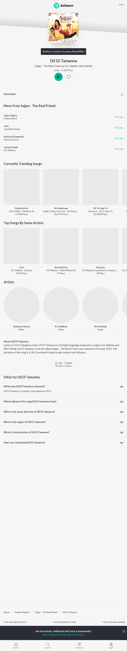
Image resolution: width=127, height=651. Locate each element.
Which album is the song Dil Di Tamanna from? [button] (30, 401)
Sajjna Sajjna (10, 115)
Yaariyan (100, 267)
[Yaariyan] (100, 246)
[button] (68, 77)
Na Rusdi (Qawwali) (14, 136)
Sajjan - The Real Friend (48, 65)
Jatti (6, 126)
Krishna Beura (10, 118)
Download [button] (9, 93)
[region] (63, 612)
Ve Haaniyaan (61, 208)
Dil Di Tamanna (70, 612)
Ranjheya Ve (21, 208)
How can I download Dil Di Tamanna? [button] (24, 442)
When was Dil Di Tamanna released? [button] (24, 386)
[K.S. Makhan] (61, 305)
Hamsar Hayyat (11, 139)
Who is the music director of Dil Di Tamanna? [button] (29, 411)
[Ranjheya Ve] (22, 187)
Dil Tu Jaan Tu (100, 208)
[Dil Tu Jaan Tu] (100, 187)
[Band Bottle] (61, 246)
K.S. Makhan (71, 65)
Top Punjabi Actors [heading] (64, 622)
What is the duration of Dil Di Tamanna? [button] (26, 432)
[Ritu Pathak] (100, 305)
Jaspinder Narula (12, 129)
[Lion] (22, 246)
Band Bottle (61, 267)
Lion (21, 267)
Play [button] (58, 77)
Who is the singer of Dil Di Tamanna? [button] (25, 421)
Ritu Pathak (85, 65)
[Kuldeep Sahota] (22, 305)
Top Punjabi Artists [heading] (15, 622)
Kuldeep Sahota (21, 326)
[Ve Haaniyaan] (61, 187)
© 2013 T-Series (63, 366)
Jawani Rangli (11, 147)
